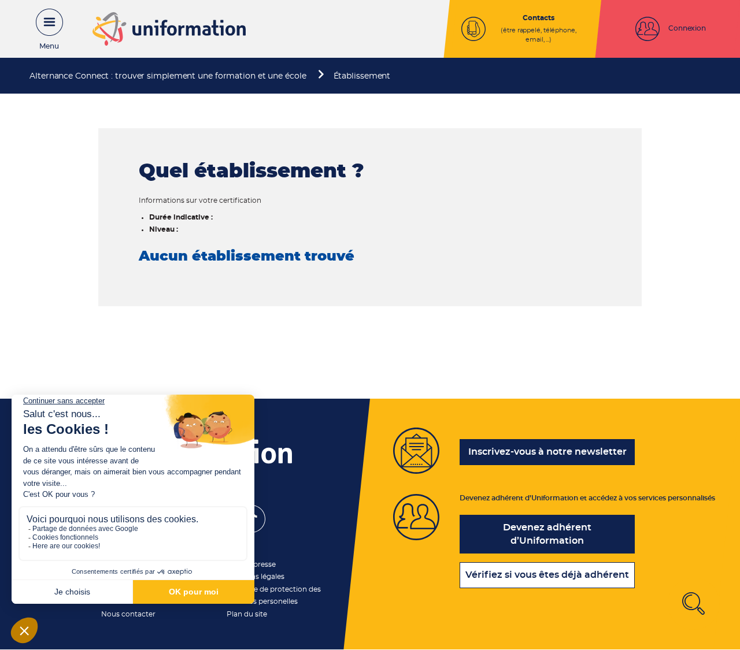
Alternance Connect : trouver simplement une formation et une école (167, 76)
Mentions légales (255, 576)
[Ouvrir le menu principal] (43, 29)
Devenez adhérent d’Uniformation (547, 534)
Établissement (362, 76)
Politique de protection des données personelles (274, 595)
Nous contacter (128, 614)
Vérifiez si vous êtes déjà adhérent (547, 575)
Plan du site (247, 614)
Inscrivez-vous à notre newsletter (547, 451)
